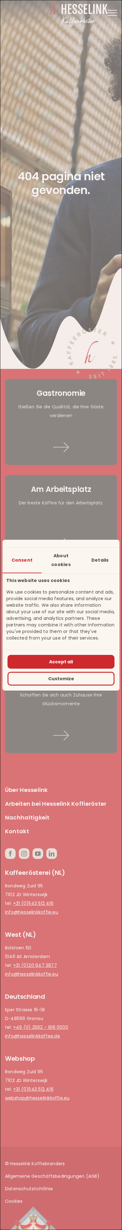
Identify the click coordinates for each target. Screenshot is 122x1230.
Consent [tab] (22, 560)
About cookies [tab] (60, 560)
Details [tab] (100, 560)
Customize (61, 679)
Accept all (61, 662)
